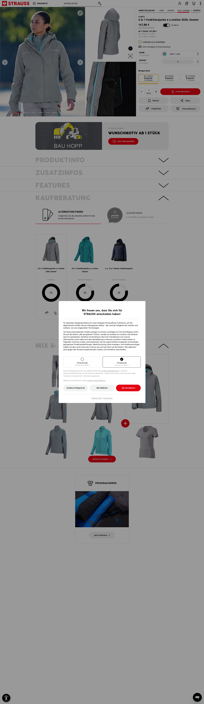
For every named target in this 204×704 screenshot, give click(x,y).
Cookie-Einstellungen (110, 371)
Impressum (108, 398)
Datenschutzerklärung (96, 380)
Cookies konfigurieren (75, 388)
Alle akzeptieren (128, 388)
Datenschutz (96, 398)
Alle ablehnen (102, 388)
